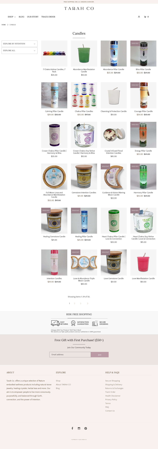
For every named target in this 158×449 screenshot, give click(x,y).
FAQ (107, 407)
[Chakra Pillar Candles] (84, 95)
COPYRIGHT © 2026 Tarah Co (79, 439)
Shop (58, 381)
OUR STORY (32, 16)
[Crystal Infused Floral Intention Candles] (114, 135)
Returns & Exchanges (114, 388)
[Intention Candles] (54, 262)
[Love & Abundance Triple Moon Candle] (84, 262)
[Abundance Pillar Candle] (114, 54)
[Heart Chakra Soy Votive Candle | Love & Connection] (143, 221)
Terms (108, 403)
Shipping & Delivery (113, 385)
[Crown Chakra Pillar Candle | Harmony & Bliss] (54, 135)
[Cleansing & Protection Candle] (114, 95)
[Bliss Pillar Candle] (143, 54)
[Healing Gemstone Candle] (54, 221)
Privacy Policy (111, 399)
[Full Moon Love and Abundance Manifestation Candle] (54, 177)
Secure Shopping (112, 381)
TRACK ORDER (48, 16)
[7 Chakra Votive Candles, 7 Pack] (54, 54)
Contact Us (110, 411)
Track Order (110, 392)
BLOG (21, 16)
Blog (58, 388)
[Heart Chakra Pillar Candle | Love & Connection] (114, 221)
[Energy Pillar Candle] (143, 135)
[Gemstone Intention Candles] (84, 177)
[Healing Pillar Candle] (84, 221)
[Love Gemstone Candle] (114, 262)
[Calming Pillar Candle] (54, 95)
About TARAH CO (63, 385)
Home (4, 25)
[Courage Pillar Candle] (143, 95)
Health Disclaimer (112, 396)
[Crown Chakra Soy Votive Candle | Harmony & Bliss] (84, 135)
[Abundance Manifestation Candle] (84, 54)
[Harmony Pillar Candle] (143, 177)
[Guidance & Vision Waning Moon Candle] (114, 177)
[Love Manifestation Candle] (143, 262)
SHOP (11, 16)
